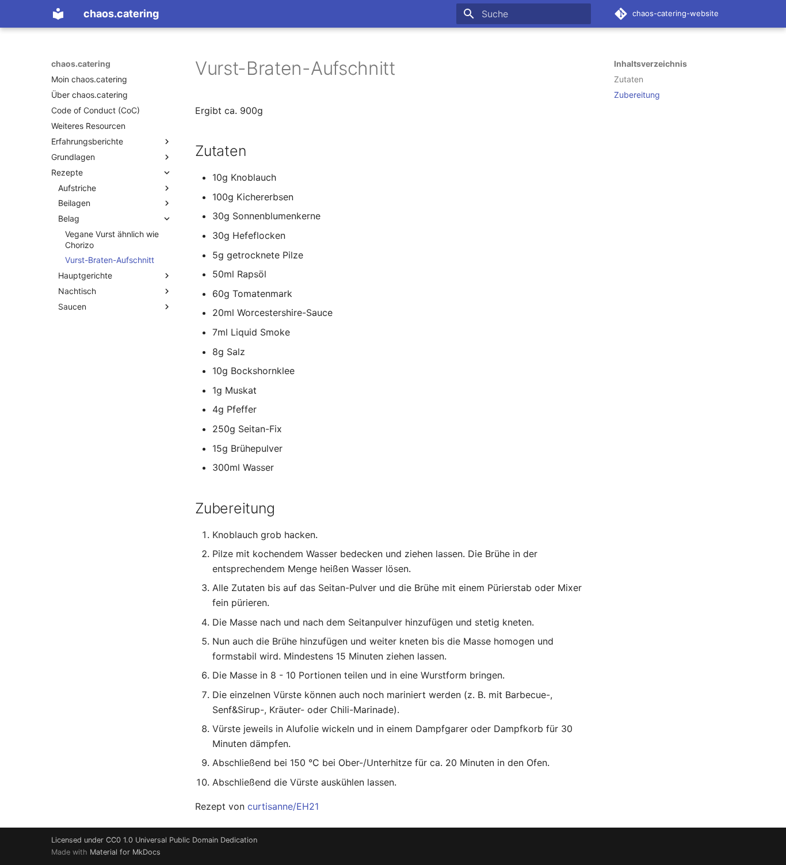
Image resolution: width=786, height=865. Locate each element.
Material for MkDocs (125, 852)
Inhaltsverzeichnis (650, 63)
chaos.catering (80, 63)
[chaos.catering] (58, 13)
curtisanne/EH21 (283, 806)
